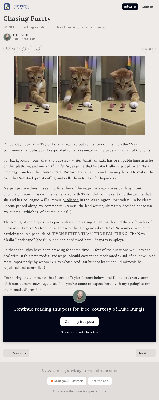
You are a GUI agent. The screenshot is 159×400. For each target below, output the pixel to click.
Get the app (100, 381)
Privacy (76, 371)
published (71, 200)
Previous (19, 353)
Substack (59, 391)
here (88, 240)
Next (143, 353)
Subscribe (130, 6)
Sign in (147, 7)
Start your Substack (68, 381)
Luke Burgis (20, 35)
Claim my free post (79, 321)
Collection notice (105, 371)
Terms (87, 371)
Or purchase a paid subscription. (79, 332)
